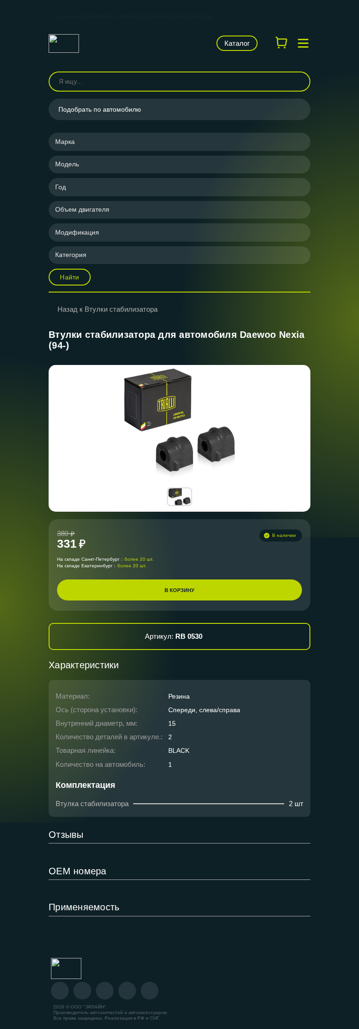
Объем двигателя (82, 209)
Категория (70, 254)
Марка (65, 141)
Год (60, 187)
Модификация (77, 232)
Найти (69, 277)
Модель (67, 164)
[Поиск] (299, 81)
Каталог (237, 43)
